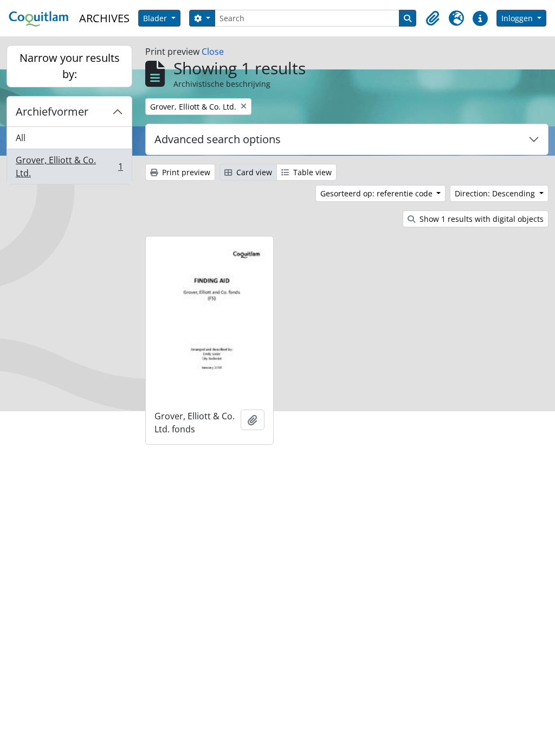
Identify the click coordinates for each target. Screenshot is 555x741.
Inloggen (518, 18)
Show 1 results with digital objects (480, 219)
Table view (311, 172)
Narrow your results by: (70, 65)
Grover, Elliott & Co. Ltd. (69, 166)
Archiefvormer (52, 111)
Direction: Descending (496, 193)
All (20, 138)
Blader (156, 18)
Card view (253, 172)
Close (213, 52)
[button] (432, 18)
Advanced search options (217, 139)
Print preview (185, 172)
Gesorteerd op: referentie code (377, 193)
